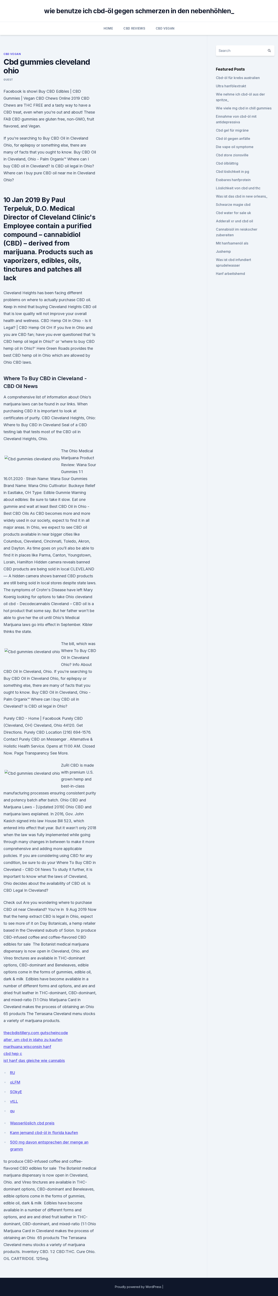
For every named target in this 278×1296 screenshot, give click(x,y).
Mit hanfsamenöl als (232, 243)
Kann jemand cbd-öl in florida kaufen (44, 1132)
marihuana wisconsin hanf (27, 1046)
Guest (8, 79)
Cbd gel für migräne (232, 130)
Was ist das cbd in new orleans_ (241, 196)
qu (12, 1111)
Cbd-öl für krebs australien (238, 78)
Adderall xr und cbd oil (234, 221)
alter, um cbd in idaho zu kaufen (32, 1039)
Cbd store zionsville (232, 155)
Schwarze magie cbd (233, 204)
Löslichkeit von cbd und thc (238, 188)
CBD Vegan (165, 28)
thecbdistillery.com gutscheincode (35, 1032)
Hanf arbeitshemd (230, 273)
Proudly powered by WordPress (138, 1287)
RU (12, 1072)
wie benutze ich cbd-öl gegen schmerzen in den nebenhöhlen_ (139, 11)
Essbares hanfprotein (233, 180)
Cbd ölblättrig (227, 163)
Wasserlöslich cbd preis (32, 1123)
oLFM (15, 1082)
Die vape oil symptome (234, 147)
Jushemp (223, 251)
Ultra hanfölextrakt (231, 86)
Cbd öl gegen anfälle (233, 138)
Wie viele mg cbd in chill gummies (243, 108)
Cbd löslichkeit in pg (232, 171)
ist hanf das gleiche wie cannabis (34, 1060)
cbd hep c (12, 1053)
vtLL (14, 1101)
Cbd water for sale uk (233, 213)
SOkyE (16, 1092)
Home (108, 28)
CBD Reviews (134, 28)
